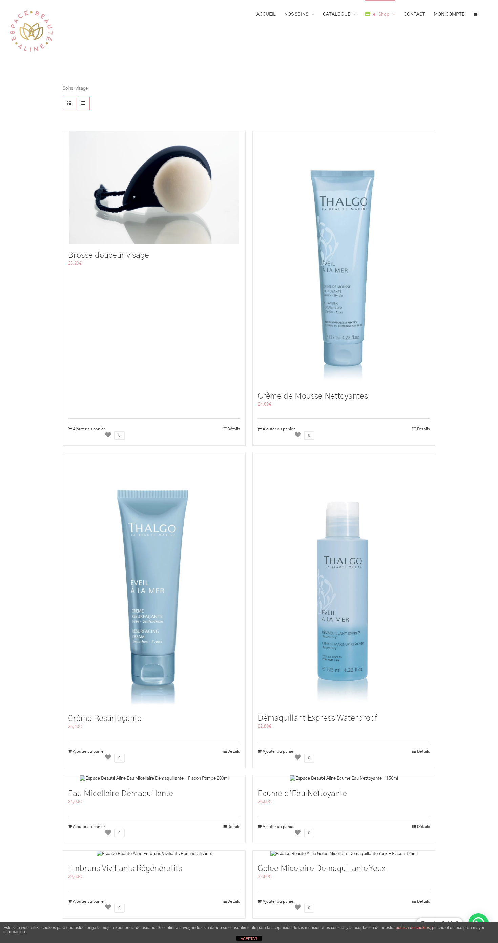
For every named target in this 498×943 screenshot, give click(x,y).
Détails (233, 429)
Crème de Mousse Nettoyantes (313, 396)
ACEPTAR (249, 939)
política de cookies (413, 927)
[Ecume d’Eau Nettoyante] (344, 778)
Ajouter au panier (89, 429)
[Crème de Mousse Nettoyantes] (344, 258)
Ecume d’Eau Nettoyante (302, 794)
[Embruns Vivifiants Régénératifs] (154, 854)
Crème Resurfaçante (105, 718)
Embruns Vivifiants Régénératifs (125, 868)
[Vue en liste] (82, 103)
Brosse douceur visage (108, 255)
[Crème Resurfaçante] (154, 580)
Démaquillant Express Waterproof (317, 718)
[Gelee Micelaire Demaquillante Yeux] (344, 854)
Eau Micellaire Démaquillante (120, 794)
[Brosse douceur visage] (154, 187)
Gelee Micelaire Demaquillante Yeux (321, 868)
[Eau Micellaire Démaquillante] (154, 778)
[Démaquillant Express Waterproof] (344, 580)
